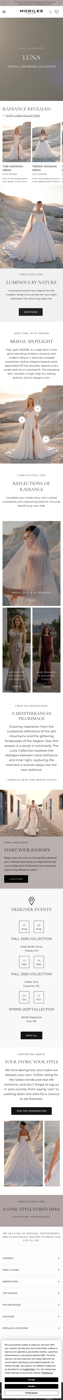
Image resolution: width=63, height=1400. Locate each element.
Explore (31, 600)
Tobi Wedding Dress (13, 168)
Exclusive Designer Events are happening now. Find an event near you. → (37, 3)
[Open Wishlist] (57, 13)
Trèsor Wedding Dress (44, 168)
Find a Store (11, 1269)
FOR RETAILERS (12, 1304)
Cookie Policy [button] (29, 1369)
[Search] (50, 11)
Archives (8, 1316)
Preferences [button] (47, 1373)
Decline (31, 1386)
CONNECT (8, 1258)
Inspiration (10, 1281)
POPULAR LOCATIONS (15, 1328)
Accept (31, 1380)
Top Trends (10, 1293)
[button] (31, 312)
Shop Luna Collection (23, 115)
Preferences (31, 1393)
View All (31, 1035)
